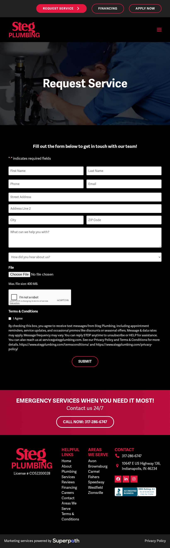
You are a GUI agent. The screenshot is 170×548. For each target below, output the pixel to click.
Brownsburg (97, 466)
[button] (159, 29)
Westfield (95, 487)
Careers (68, 492)
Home (66, 461)
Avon (92, 461)
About (67, 466)
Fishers (93, 477)
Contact (68, 498)
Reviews (68, 482)
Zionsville (95, 492)
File (11, 268)
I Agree (18, 318)
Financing (69, 487)
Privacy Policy (155, 541)
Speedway (96, 482)
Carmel (94, 471)
